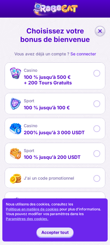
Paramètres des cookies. (27, 219)
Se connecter (83, 54)
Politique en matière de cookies (32, 209)
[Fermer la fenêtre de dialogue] (100, 31)
